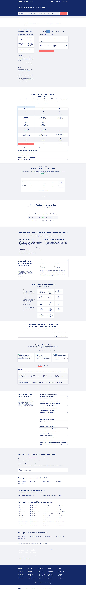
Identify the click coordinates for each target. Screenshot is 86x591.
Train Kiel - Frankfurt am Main (48, 513)
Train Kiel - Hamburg (46, 481)
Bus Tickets (30, 568)
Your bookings (58, 1)
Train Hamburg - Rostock (60, 515)
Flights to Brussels (41, 572)
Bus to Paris (30, 575)
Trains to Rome (20, 570)
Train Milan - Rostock (33, 517)
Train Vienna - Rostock (21, 515)
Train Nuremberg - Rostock (60, 511)
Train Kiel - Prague (46, 525)
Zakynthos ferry (51, 575)
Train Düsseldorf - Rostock (34, 511)
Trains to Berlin (20, 574)
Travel (59, 568)
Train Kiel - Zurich (59, 523)
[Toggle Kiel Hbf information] (66, 470)
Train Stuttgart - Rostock (60, 525)
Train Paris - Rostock (21, 513)
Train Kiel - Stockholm (46, 515)
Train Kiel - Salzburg (21, 517)
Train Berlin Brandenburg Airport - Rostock (37, 536)
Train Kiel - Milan (58, 517)
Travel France (60, 575)
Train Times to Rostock (35, 543)
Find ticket (21, 40)
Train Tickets (20, 568)
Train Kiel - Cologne (33, 507)
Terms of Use (32, 588)
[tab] (43, 34)
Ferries (33, 1)
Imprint (27, 588)
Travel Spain (60, 574)
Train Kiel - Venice (33, 509)
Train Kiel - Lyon (20, 505)
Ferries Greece (50, 570)
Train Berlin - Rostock (21, 507)
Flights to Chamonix (41, 570)
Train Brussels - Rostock (34, 523)
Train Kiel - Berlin (33, 481)
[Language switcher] (52, 1)
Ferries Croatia (51, 571)
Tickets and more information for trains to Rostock (52, 495)
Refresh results (42, 175)
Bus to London (30, 574)
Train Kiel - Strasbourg (59, 505)
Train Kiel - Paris (58, 481)
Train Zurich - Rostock (59, 509)
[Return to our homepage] (20, 1)
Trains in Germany (27, 543)
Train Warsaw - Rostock (34, 505)
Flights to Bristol (41, 575)
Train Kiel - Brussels (46, 523)
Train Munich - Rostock (21, 519)
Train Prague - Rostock (59, 519)
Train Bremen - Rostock (21, 511)
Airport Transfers (61, 571)
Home (19, 543)
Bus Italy (29, 572)
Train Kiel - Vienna (33, 513)
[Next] (67, 31)
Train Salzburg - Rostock (34, 521)
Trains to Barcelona (21, 575)
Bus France (30, 571)
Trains (24, 1)
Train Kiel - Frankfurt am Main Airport (49, 521)
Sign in (67, 1)
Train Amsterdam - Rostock (34, 519)
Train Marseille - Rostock (22, 523)
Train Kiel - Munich (21, 483)
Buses (27, 1)
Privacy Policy (38, 588)
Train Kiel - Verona (59, 507)
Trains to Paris (20, 571)
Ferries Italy (50, 574)
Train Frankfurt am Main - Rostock (23, 521)
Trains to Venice (20, 572)
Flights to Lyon (40, 571)
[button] (41, 13)
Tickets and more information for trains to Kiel (26, 495)
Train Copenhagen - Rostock (60, 521)
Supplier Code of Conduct (46, 588)
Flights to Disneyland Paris (42, 574)
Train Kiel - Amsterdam (34, 525)
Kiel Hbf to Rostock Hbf (33, 457)
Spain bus (29, 570)
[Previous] (29, 214)
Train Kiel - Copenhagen (22, 481)
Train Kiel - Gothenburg (47, 509)
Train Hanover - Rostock (47, 505)
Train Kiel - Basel (45, 519)
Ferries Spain (50, 572)
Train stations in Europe (62, 570)
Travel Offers (60, 572)
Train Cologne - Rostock (22, 509)
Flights (30, 1)
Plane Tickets (40, 568)
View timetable (21, 51)
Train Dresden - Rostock (47, 517)
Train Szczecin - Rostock (60, 536)
